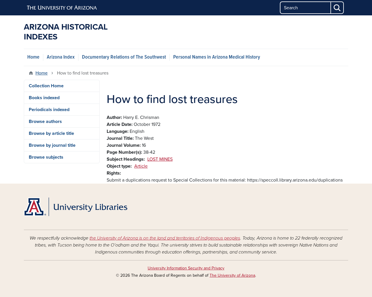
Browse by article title (51, 133)
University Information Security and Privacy (186, 268)
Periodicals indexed (49, 110)
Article (141, 166)
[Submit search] (337, 7)
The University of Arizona (232, 275)
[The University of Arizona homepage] (62, 8)
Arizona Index (61, 57)
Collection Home (46, 86)
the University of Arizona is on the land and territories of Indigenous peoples (165, 238)
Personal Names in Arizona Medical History (216, 57)
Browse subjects (46, 157)
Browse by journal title (52, 145)
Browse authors (45, 121)
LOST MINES (160, 159)
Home (33, 57)
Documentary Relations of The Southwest (124, 57)
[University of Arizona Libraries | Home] (75, 207)
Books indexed (44, 98)
